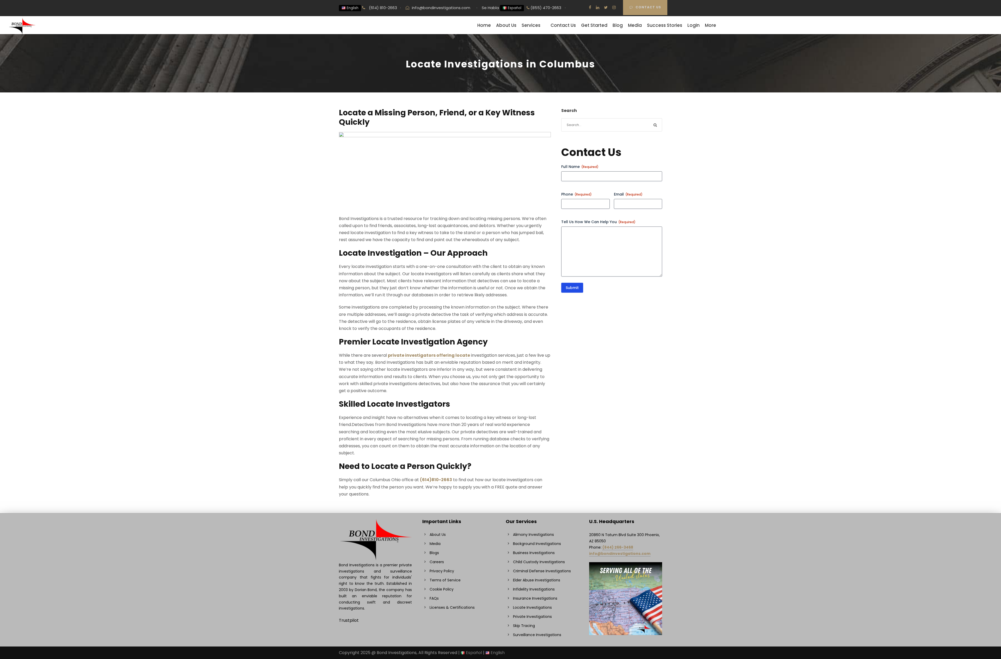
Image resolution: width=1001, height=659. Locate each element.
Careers (437, 561)
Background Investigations (537, 543)
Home (484, 25)
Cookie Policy (442, 589)
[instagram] (614, 7)
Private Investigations (532, 616)
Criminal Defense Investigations (542, 571)
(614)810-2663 (436, 480)
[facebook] (590, 7)
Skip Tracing (524, 625)
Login (693, 25)
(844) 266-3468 (617, 547)
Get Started (594, 25)
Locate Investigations (532, 607)
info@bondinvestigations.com (441, 7)
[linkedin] (597, 7)
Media (635, 25)
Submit (572, 287)
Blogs (434, 552)
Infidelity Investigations (534, 589)
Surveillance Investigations (537, 634)
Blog (618, 25)
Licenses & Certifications (452, 607)
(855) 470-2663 (545, 7)
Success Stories (664, 25)
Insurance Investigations (535, 598)
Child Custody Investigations (539, 561)
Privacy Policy (442, 571)
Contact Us (648, 7)
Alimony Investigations (533, 534)
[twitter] (606, 7)
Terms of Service (445, 580)
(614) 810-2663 (382, 7)
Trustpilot (349, 620)
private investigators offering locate (429, 355)
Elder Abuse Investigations (536, 580)
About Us (506, 25)
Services (531, 25)
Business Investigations (534, 552)
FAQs (434, 598)
